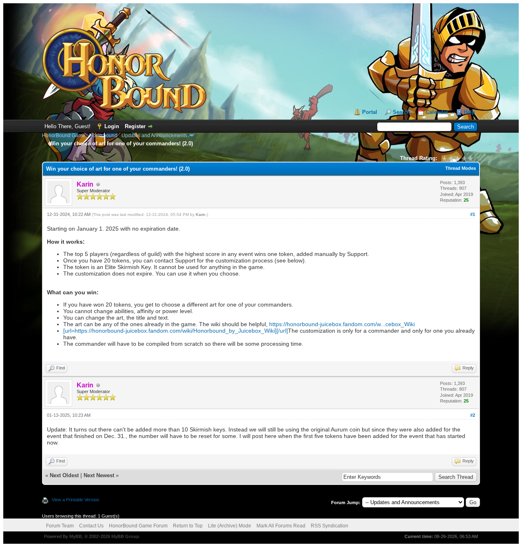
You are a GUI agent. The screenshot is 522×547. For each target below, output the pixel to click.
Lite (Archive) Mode (229, 526)
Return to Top (188, 526)
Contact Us (91, 526)
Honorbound (103, 135)
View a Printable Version (75, 499)
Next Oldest (64, 475)
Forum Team (60, 526)
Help (469, 112)
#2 (472, 415)
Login (111, 126)
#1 (472, 214)
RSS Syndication (329, 526)
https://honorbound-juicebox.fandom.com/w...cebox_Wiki (342, 324)
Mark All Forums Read (281, 526)
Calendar (437, 112)
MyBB (75, 536)
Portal (369, 112)
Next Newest (99, 475)
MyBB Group (125, 536)
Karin (201, 214)
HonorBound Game (63, 135)
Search (401, 112)
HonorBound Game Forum (138, 526)
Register (135, 126)
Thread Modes (460, 168)
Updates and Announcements (154, 135)
